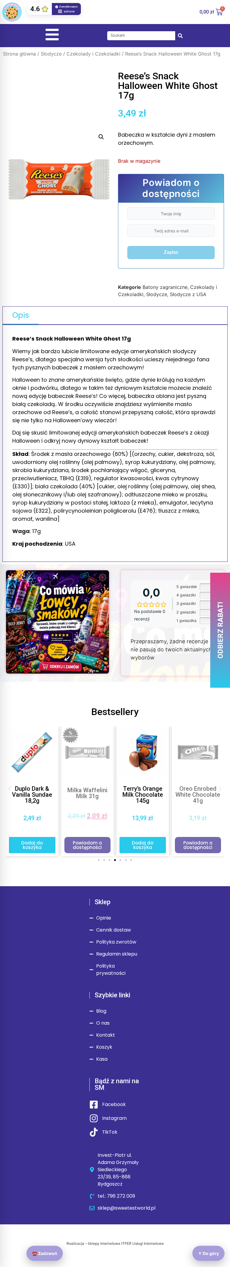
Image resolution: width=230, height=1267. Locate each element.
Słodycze (51, 54)
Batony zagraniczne (165, 287)
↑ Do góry (208, 1253)
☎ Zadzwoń (44, 1253)
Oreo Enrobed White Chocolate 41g (142, 794)
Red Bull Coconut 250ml (197, 790)
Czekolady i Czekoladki (93, 54)
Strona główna (19, 54)
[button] (101, 137)
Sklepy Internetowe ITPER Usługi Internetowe (126, 1243)
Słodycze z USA (188, 294)
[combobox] (141, 35)
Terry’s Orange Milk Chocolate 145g (87, 794)
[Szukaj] (180, 35)
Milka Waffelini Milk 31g (32, 793)
